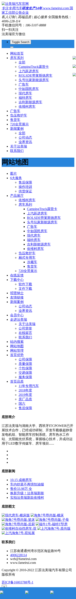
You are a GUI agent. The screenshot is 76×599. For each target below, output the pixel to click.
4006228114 (18, 555)
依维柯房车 (27, 106)
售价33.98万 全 (21, 488)
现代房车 (25, 93)
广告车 (24, 84)
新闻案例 (17, 302)
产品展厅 (17, 195)
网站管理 (17, 350)
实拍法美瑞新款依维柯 (27, 497)
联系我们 (17, 151)
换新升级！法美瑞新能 (27, 493)
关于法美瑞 (18, 146)
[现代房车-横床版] (16, 515)
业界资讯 (25, 142)
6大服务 (16, 178)
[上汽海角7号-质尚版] (54, 528)
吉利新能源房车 (30, 102)
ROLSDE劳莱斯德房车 (35, 75)
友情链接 (17, 297)
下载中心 (17, 279)
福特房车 (25, 97)
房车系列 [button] (17, 58)
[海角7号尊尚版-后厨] (18, 524)
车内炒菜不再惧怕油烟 (27, 484)
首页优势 (17, 355)
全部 (22, 62)
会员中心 (17, 315)
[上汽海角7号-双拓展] (18, 533)
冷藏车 (32, 262)
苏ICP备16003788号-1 (17, 582)
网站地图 (17, 346)
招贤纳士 (17, 293)
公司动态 (25, 137)
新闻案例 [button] (17, 128)
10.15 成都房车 (21, 480)
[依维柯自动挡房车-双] (19, 528)
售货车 (15, 120)
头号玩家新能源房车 (34, 80)
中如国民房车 (29, 89)
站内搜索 (17, 341)
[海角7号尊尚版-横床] (47, 515)
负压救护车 (18, 115)
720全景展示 (19, 124)
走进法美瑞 (18, 319)
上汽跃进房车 (29, 71)
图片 (13, 173)
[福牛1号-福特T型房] (52, 524)
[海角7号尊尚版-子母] (52, 519)
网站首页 (17, 53)
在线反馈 (17, 275)
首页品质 (17, 381)
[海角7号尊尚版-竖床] (18, 519)
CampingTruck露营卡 (34, 66)
